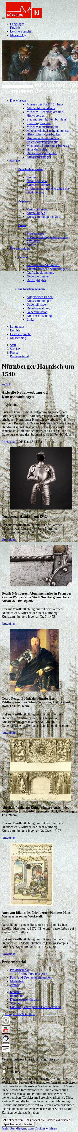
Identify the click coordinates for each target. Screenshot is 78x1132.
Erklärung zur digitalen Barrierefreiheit (35, 1007)
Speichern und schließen (18, 1124)
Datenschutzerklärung (24, 999)
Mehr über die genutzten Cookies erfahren (29, 1128)
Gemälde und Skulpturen (43, 265)
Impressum (17, 996)
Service (15, 348)
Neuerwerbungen (38, 276)
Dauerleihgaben (37, 304)
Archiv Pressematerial (32, 973)
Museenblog (18, 35)
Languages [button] (17, 24)
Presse (22, 225)
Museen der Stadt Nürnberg (45, 104)
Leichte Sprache (20, 31)
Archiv (31, 244)
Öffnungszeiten (37, 181)
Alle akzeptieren (13, 1120)
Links (30, 319)
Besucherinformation (30, 169)
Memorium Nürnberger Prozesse (48, 145)
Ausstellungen (36, 213)
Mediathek (34, 241)
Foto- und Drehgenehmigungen (47, 237)
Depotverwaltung (38, 308)
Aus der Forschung (39, 316)
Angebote (23, 201)
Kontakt (32, 177)
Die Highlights (36, 280)
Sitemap (15, 1003)
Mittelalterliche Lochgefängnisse (48, 130)
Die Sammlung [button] (20, 248)
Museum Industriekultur (42, 127)
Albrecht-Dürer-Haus (41, 108)
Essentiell (13, 1067)
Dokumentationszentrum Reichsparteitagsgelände (43, 140)
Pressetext (8, 441)
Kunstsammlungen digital (43, 216)
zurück (6, 384)
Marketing (13, 1071)
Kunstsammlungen (39, 157)
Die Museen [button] (18, 100)
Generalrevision (37, 312)
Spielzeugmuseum (39, 123)
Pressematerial (36, 233)
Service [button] (15, 160)
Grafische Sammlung (40, 272)
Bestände (23, 257)
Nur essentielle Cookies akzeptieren (48, 1120)
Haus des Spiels (37, 149)
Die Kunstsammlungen (31, 288)
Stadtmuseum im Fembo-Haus (46, 119)
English (15, 27)
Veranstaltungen (37, 209)
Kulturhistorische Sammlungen (47, 269)
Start (13, 345)
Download (9, 539)
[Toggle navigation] (3, 18)
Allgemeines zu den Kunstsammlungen (40, 298)
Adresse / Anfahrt (38, 185)
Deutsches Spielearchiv (42, 153)
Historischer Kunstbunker (43, 134)
